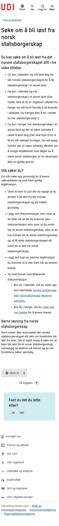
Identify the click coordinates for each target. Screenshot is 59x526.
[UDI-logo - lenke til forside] (7, 8)
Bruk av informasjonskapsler (21, 508)
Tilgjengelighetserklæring (19, 513)
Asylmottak (14, 479)
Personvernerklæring (43, 510)
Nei (22, 412)
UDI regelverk (15, 462)
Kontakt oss (13, 436)
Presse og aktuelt (18, 445)
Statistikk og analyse (20, 471)
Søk (32, 7)
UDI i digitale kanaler (20, 497)
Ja (13, 412)
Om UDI (12, 453)
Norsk (22, 7)
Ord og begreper (17, 488)
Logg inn (42, 7)
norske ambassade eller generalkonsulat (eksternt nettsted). (35, 296)
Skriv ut (12, 373)
